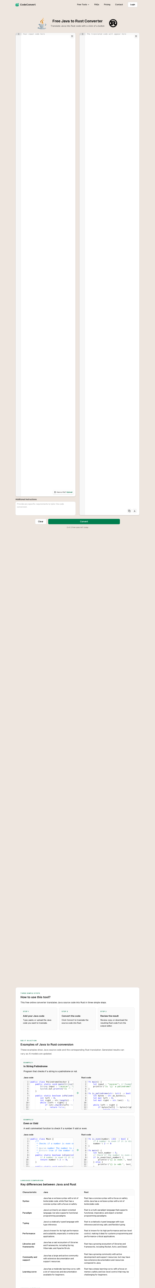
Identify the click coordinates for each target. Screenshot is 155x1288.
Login (132, 4)
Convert (84, 521)
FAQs (96, 4)
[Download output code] (135, 511)
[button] (29, 1082)
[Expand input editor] (72, 36)
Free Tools (82, 4)
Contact (119, 4)
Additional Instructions (26, 499)
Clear (40, 521)
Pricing (107, 4)
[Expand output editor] (136, 36)
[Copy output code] (129, 511)
